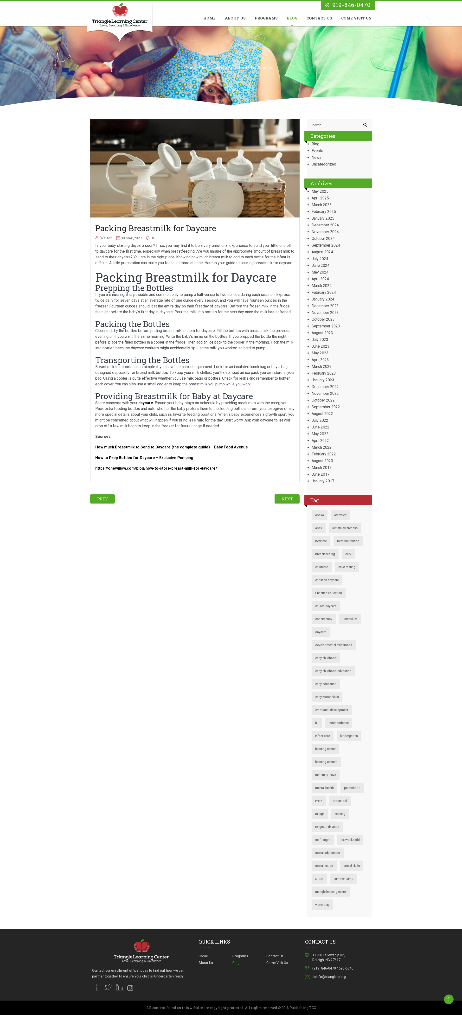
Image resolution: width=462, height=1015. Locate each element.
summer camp (343, 879)
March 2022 (322, 447)
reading (340, 814)
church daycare (325, 606)
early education (325, 684)
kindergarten (349, 736)
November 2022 (325, 393)
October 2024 (323, 238)
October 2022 (323, 400)
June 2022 (320, 427)
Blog (292, 18)
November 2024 (325, 232)
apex (318, 528)
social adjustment (327, 853)
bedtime (321, 541)
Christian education (328, 593)
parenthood (352, 788)
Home (209, 18)
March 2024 (322, 285)
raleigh (320, 814)
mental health (324, 788)
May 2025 (320, 191)
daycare (145, 403)
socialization (324, 866)
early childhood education (333, 671)
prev (102, 498)
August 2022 (322, 413)
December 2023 (325, 306)
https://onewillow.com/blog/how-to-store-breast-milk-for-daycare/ (156, 468)
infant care (322, 736)
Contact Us (319, 18)
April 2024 (320, 279)
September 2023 (326, 326)
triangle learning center (331, 892)
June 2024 (320, 265)
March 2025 (322, 205)
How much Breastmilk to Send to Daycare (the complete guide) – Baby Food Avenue (171, 447)
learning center (325, 749)
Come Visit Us (356, 18)
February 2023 (324, 373)
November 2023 (325, 312)
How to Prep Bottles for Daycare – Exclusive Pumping (144, 457)
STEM (319, 879)
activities (340, 515)
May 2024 (320, 272)
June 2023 (320, 346)
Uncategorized (324, 164)
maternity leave (325, 775)
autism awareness (345, 528)
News (316, 157)
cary (348, 554)
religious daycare (327, 827)
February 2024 (324, 292)
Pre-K (318, 801)
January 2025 (323, 218)
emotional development (331, 710)
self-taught (322, 840)
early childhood (326, 658)
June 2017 (320, 474)
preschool (340, 801)
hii (316, 723)
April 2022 (320, 440)
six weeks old (350, 840)
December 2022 (325, 386)
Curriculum (349, 619)
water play (322, 904)
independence (339, 723)
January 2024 (323, 299)
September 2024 (326, 245)
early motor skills (327, 697)
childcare (321, 567)
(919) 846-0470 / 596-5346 (332, 968)
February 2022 (324, 454)
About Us (235, 18)
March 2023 (322, 366)
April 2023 (320, 359)
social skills (351, 866)
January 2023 (323, 380)
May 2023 (320, 353)
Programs (266, 18)
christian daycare (327, 580)
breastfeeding (325, 554)
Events (317, 150)
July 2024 (320, 258)
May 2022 (320, 434)
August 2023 (322, 333)
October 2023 (323, 319)
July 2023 (320, 339)
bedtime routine (348, 541)
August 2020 (322, 461)
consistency (323, 619)
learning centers (326, 762)
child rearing (346, 567)
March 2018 (322, 467)
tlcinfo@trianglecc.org (329, 977)
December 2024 (325, 225)
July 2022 (320, 420)
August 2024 (322, 252)
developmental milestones (333, 645)
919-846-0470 (351, 5)
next (287, 498)
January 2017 (323, 481)
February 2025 (324, 211)
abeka (319, 515)
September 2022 (326, 407)
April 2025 (320, 198)
